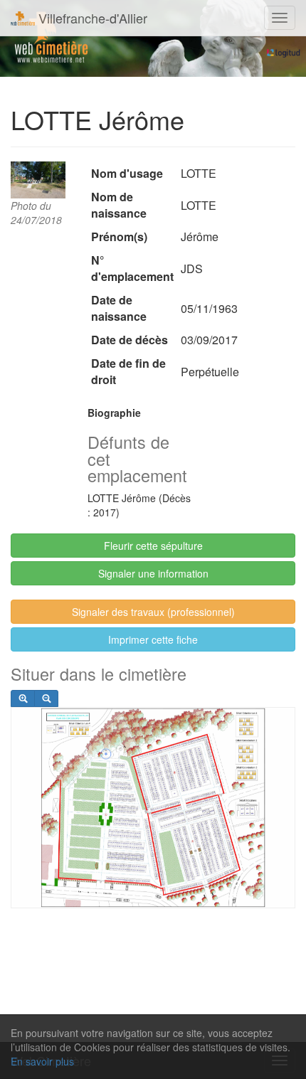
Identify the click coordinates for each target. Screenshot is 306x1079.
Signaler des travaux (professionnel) (153, 612)
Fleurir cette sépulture (153, 545)
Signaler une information (153, 573)
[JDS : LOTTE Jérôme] (38, 179)
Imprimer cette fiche (153, 639)
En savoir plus (42, 1061)
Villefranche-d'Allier (91, 18)
